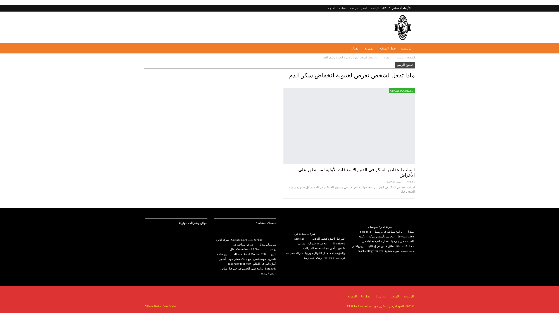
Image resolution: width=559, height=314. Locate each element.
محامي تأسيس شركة (381, 236)
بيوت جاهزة (392, 251)
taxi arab (329, 257)
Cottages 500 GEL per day (246, 239)
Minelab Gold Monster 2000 (250, 254)
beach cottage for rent (370, 251)
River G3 (401, 246)
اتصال (355, 48)
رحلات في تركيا (313, 257)
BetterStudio (169, 306)
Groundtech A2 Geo (248, 249)
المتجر (364, 8)
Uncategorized (401, 90)
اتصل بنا (342, 8)
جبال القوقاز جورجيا (316, 253)
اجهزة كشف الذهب (323, 238)
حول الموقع (388, 48)
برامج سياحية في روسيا (388, 231)
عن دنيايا (354, 8)
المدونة (331, 8)
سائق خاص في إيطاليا (381, 246)
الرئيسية (375, 8)
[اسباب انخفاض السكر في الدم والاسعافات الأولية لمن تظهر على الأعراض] (349, 126)
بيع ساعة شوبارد (317, 243)
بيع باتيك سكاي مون (239, 259)
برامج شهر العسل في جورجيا (246, 268)
